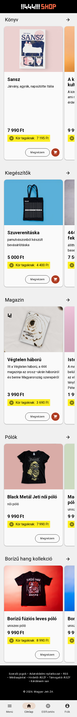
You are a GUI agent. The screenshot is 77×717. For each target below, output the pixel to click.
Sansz (13, 79)
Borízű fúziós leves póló (32, 618)
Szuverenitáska (23, 232)
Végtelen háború (24, 359)
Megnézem (37, 152)
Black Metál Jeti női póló (32, 496)
